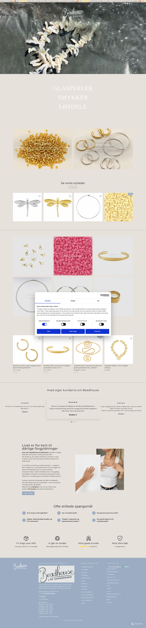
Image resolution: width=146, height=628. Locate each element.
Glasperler (84, 586)
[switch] (63, 324)
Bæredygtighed (112, 596)
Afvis (48, 331)
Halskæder (84, 575)
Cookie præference (113, 571)
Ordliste (109, 602)
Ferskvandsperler (86, 600)
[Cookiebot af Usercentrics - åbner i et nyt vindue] (101, 295)
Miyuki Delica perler (87, 597)
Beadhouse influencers (114, 594)
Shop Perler (50, 155)
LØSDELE (73, 106)
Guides (109, 588)
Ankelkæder (85, 569)
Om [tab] (98, 301)
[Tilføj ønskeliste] (40, 196)
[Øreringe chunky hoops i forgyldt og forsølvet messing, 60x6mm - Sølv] (16, 372)
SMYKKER (73, 97)
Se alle (73, 187)
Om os (109, 591)
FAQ (108, 585)
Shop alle (114, 154)
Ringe (83, 581)
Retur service (111, 577)
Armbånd (84, 572)
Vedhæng (84, 583)
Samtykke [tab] (48, 301)
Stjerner (94, 546)
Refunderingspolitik (113, 580)
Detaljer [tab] (73, 301)
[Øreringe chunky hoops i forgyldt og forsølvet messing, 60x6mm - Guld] (14, 372)
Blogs (108, 599)
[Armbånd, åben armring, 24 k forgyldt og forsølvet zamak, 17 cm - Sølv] (47, 372)
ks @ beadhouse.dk (49, 593)
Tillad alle (97, 331)
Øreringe (84, 589)
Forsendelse (110, 574)
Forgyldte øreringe (87, 567)
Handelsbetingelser (113, 583)
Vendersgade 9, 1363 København (23, 3)
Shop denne (34, 155)
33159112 (43, 596)
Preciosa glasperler (87, 594)
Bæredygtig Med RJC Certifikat (57, 546)
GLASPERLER (73, 88)
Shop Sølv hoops (96, 154)
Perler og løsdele (86, 592)
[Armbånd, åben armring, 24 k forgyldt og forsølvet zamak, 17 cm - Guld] (44, 372)
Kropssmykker (85, 578)
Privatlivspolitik (112, 569)
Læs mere (28, 493)
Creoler (83, 603)
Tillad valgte (73, 331)
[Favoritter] (127, 12)
